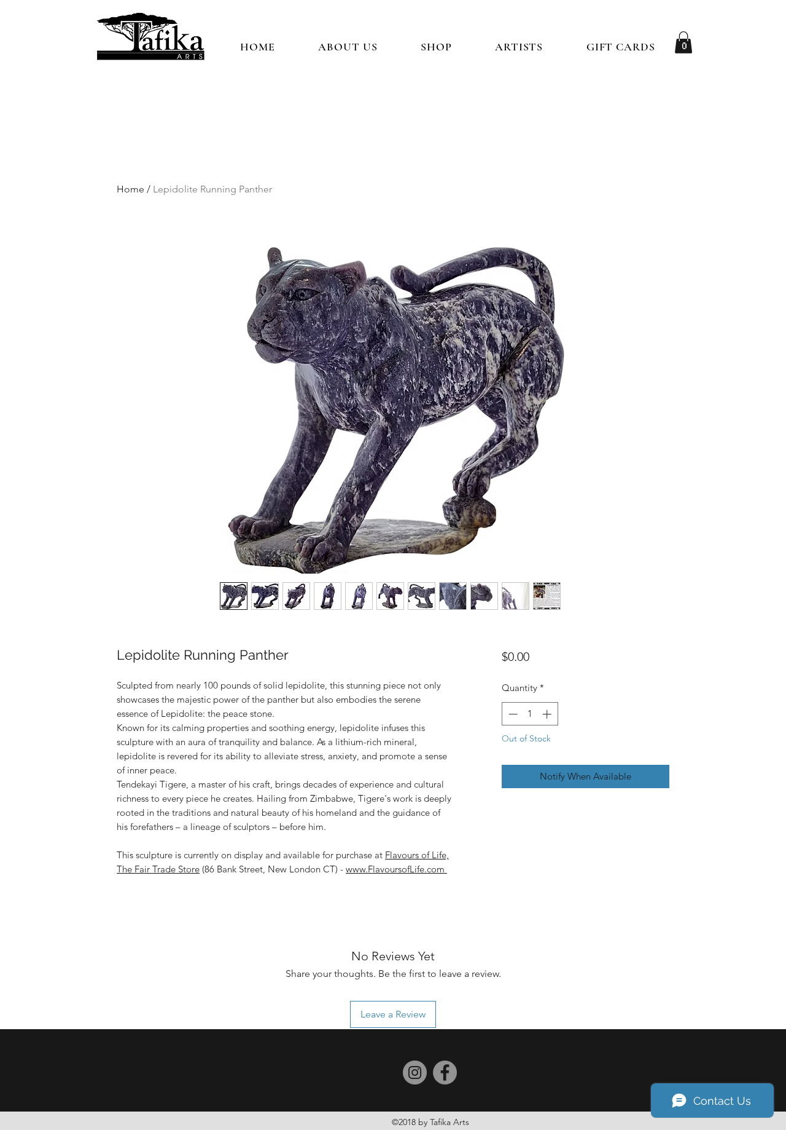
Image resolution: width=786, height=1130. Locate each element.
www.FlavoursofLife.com (396, 869)
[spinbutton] (529, 714)
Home (130, 189)
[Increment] (548, 714)
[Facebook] (445, 1073)
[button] (436, 46)
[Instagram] (415, 1073)
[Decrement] (512, 714)
